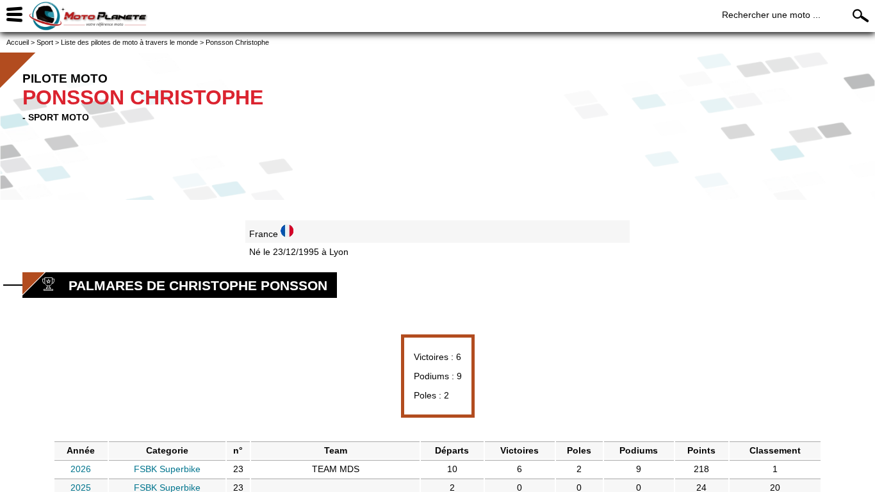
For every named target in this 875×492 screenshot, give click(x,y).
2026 (80, 469)
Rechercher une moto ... (771, 15)
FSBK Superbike (167, 469)
